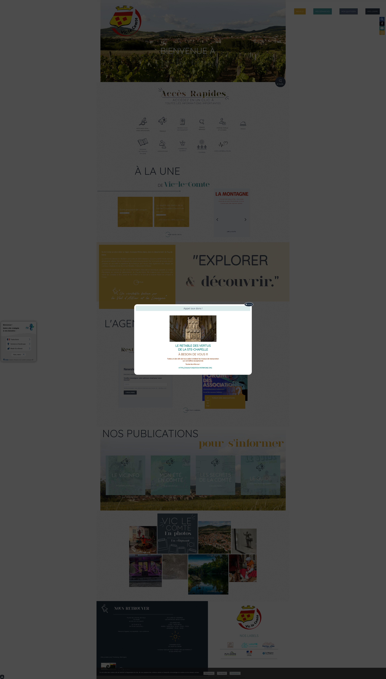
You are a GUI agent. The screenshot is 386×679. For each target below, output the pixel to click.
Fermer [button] (249, 304)
